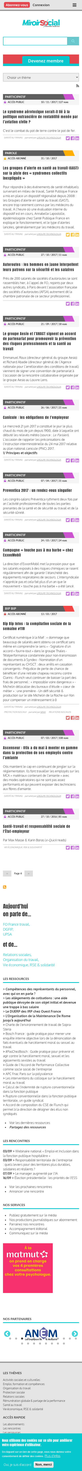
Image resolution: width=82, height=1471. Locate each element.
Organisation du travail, (21, 959)
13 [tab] (22, 1344)
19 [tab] (58, 1344)
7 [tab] (46, 1339)
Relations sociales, (17, 954)
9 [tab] (58, 1339)
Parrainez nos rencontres (26, 1224)
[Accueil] (41, 23)
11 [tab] (70, 1339)
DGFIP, (8, 929)
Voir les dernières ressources (29, 1123)
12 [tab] (76, 1339)
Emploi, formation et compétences (24, 1384)
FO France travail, (16, 924)
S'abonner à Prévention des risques (4, 887)
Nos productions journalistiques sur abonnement (43, 1220)
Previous (7, 1334)
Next (75, 1334)
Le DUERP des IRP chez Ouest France (33, 1011)
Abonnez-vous (17, 5)
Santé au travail (13, 137)
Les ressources (11, 1432)
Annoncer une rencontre (26, 1191)
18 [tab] (52, 1344)
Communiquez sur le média (28, 1233)
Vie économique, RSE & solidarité (23, 847)
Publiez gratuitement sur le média (33, 1215)
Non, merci (43, 1464)
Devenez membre (45, 60)
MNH (43, 712)
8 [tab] (52, 1339)
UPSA (7, 934)
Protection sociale (15, 712)
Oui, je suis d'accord (17, 1465)
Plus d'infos (52, 1456)
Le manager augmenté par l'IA (36, 1173)
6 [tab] (40, 1339)
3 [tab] (22, 1339)
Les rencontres (12, 1428)
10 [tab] (64, 1339)
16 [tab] (40, 1344)
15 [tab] (34, 1344)
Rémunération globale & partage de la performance (34, 1400)
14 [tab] (28, 1344)
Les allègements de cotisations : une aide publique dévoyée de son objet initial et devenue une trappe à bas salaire (39, 1002)
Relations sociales (60, 712)
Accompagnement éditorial (28, 1229)
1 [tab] (10, 1339)
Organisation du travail (17, 1388)
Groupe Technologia (49, 137)
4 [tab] (28, 1339)
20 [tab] (64, 1344)
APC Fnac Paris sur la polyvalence (29, 1074)
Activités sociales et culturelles (21, 1379)
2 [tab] (16, 1339)
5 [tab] (34, 1339)
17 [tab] (46, 1344)
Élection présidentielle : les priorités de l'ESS (46, 1178)
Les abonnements (13, 1424)
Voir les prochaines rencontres (30, 1187)
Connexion (41, 5)
